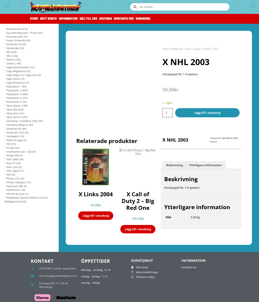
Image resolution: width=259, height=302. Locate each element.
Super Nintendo (18, 40)
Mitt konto (48, 19)
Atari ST (14, 163)
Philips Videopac (19, 182)
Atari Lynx (14, 167)
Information (68, 19)
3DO (11, 174)
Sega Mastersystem (20, 67)
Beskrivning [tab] (174, 165)
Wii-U (12, 56)
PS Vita (13, 148)
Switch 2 (14, 63)
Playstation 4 (17, 98)
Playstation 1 (16, 86)
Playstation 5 (16, 101)
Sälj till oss (88, 19)
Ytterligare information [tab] (205, 165)
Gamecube (15, 48)
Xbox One (15, 113)
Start (34, 19)
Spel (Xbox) (227, 137)
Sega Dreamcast (18, 82)
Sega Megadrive (18, 71)
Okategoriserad (15, 201)
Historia (105, 19)
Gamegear (15, 136)
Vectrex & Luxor (17, 193)
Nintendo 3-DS (18, 132)
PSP (11, 144)
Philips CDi (15, 178)
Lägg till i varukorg (207, 113)
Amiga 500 (14, 155)
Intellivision (16, 190)
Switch (14, 59)
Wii (12, 52)
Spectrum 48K (17, 186)
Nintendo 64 (16, 44)
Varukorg (143, 19)
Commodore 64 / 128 (21, 151)
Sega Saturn (15, 78)
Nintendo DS (16, 128)
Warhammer (17, 29)
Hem (165, 49)
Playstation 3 (17, 94)
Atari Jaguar (15, 170)
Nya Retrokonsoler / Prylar (24, 32)
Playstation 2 (17, 90)
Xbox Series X (17, 117)
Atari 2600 (15, 159)
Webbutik (177, 49)
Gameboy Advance (20, 124)
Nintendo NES (17, 36)
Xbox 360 (15, 109)
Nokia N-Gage (16, 140)
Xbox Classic (17, 105)
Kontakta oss (124, 19)
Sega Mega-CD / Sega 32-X (24, 75)
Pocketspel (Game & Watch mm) (27, 197)
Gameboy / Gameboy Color (25, 121)
